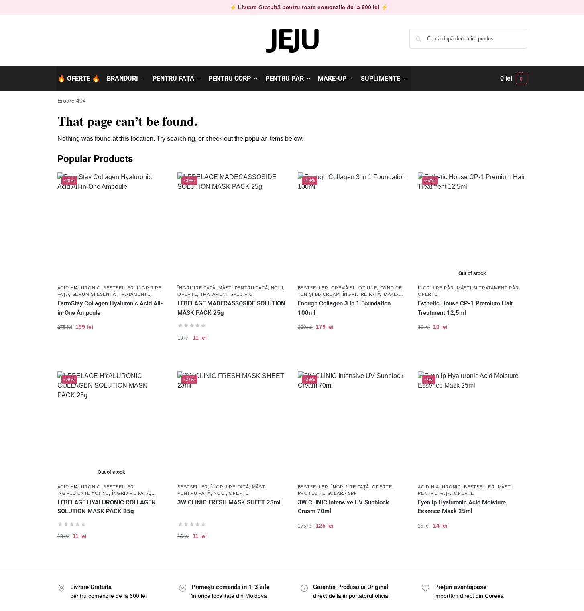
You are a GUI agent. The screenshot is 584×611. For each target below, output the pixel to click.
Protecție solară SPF (327, 493)
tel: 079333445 (76, 45)
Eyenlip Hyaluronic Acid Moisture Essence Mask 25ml (462, 507)
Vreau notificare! (472, 352)
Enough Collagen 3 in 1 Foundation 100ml (344, 308)
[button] (513, 79)
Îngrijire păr (436, 287)
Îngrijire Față (196, 287)
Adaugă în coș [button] (111, 352)
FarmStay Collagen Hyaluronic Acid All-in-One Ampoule (110, 308)
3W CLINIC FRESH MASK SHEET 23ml (229, 502)
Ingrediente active (83, 493)
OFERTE (187, 294)
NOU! (277, 287)
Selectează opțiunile (352, 352)
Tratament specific (226, 294)
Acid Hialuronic (79, 287)
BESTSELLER (118, 287)
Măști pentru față (243, 287)
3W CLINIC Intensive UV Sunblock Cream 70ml (343, 507)
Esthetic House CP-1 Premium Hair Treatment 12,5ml (465, 308)
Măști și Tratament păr (488, 287)
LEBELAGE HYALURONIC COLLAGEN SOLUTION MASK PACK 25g (106, 507)
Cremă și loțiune (354, 287)
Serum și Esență (94, 294)
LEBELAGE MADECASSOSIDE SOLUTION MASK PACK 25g (231, 308)
